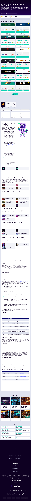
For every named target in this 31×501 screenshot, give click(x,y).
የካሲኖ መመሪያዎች (14, 175)
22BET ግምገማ (8, 45)
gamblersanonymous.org (23, 373)
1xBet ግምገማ (22, 33)
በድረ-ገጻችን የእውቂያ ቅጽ (23, 387)
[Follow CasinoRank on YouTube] (16, 480)
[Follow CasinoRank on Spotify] (18, 480)
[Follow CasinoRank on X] (14, 480)
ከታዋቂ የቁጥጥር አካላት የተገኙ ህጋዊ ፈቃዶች (23, 281)
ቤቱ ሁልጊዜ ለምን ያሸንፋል (15, 454)
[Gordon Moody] (23, 490)
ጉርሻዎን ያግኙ (8, 44)
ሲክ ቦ (15, 447)
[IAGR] (6, 490)
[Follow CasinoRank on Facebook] (10, 480)
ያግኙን (15, 467)
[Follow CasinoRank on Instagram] (12, 480)
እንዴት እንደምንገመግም (15, 468)
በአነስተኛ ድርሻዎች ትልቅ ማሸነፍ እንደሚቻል (15, 457)
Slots (15, 448)
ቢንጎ (15, 444)
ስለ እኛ (15, 465)
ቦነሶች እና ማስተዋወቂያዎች (10, 139)
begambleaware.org (23, 376)
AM (14, 482)
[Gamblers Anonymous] (10, 490)
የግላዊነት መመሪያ (15, 471)
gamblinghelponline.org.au (23, 379)
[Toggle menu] (1, 1)
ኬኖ (15, 445)
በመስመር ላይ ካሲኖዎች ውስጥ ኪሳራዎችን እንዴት (15, 460)
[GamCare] (16, 490)
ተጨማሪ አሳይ (14, 94)
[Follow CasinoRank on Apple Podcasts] (20, 480)
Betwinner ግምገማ (8, 33)
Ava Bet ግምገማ (23, 45)
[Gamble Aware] (13, 494)
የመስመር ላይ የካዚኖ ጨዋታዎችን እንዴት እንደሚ (15, 455)
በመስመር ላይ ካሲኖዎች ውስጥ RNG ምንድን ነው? (15, 458)
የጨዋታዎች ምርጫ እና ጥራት (11, 144)
